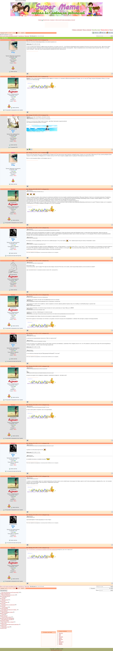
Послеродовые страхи (6, 617)
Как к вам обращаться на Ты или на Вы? (10, 592)
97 (48, 260)
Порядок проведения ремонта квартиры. (10, 624)
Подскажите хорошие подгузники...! (9, 609)
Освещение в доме (5, 626)
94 (47, 152)
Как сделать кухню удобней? (7, 621)
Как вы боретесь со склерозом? (8, 604)
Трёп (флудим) (33, 586)
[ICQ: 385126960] (30, 149)
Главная (40, 19)
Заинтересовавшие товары (7, 612)
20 (15, 139)
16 (15, 248)
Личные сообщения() (77, 29)
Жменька (61, 639)
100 (48, 366)
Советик (3, 597)
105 (48, 547)
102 (48, 443)
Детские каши (4, 607)
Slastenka (61, 633)
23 (15, 284)
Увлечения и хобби (4, 620)
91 (47, 40)
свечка (60, 638)
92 (47, 76)
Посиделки (27, 586)
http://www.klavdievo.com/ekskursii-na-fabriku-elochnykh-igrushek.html (42, 549)
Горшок (3, 614)
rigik (60, 634)
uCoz (61, 650)
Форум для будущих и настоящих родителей (8, 586)
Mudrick (60, 644)
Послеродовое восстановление (7, 618)
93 (47, 115)
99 (48, 333)
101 (48, 404)
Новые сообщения (87, 29)
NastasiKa (11, 34)
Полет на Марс (4, 602)
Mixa (60, 640)
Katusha (60, 643)
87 (23, 588)
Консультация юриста (5, 596)
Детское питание (4, 608)
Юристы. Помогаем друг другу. (8, 594)
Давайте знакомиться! (5, 593)
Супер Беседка (21, 586)
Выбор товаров (3, 610)
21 (15, 99)
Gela (60, 635)
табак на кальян (4, 599)
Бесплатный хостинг (55, 650)
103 (48, 476)
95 (48, 189)
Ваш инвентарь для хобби (7, 619)
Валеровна (61, 641)
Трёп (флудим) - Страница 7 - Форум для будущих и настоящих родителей (59, 19)
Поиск (111, 29)
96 (48, 227)
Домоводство (3, 623)
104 (48, 514)
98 (48, 294)
